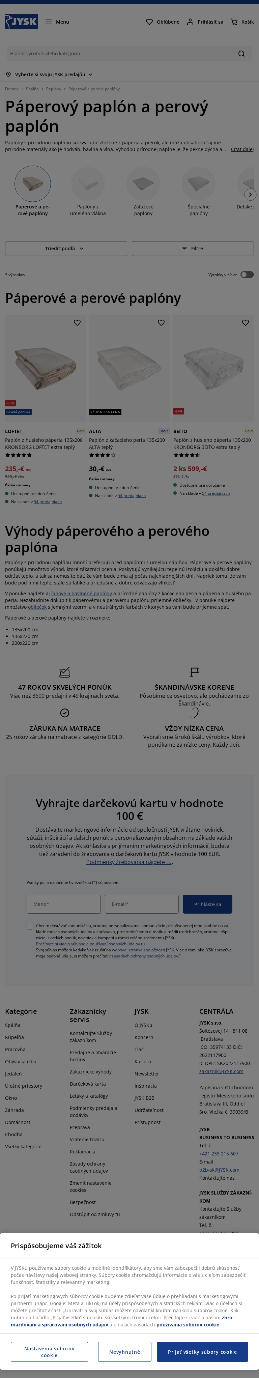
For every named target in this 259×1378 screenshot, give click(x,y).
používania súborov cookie (187, 1324)
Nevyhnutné (124, 1352)
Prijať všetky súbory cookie (202, 1352)
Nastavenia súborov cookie (49, 1351)
